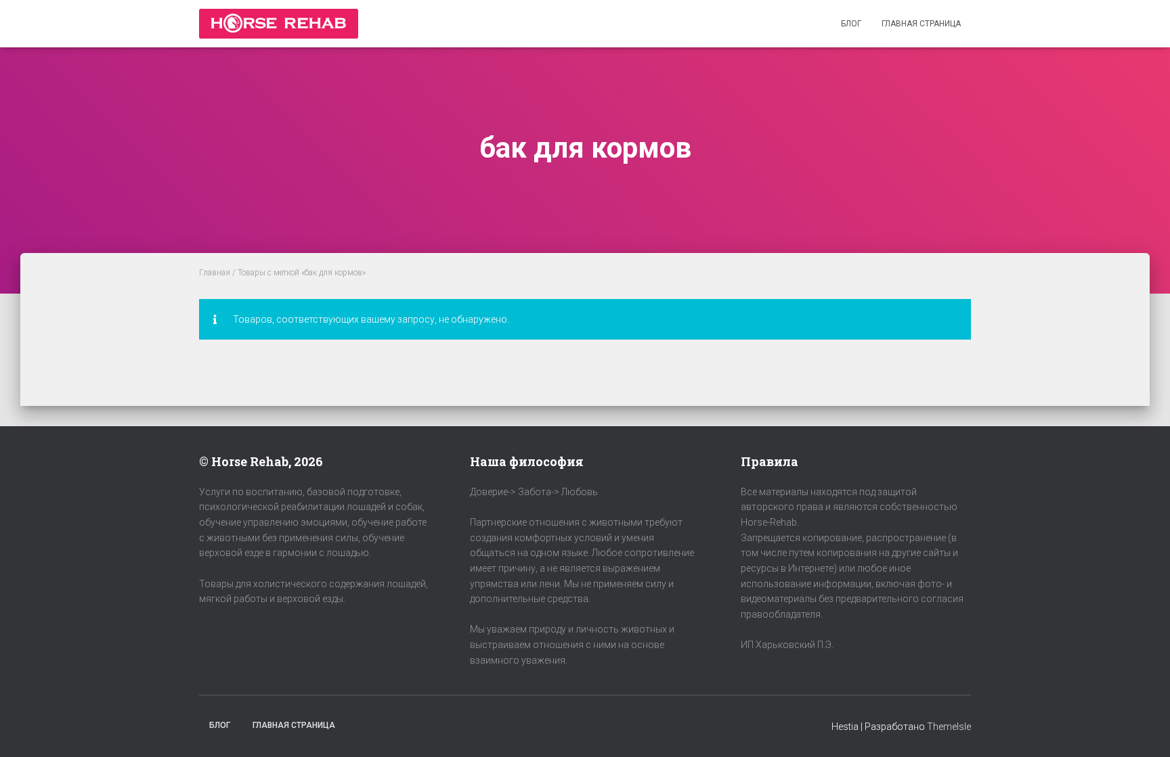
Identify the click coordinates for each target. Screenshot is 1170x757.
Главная (214, 272)
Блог (851, 23)
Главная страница (921, 23)
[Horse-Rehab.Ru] (278, 24)
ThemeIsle (949, 726)
